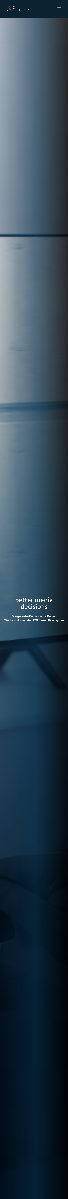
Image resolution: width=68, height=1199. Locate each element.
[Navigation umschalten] (59, 9)
